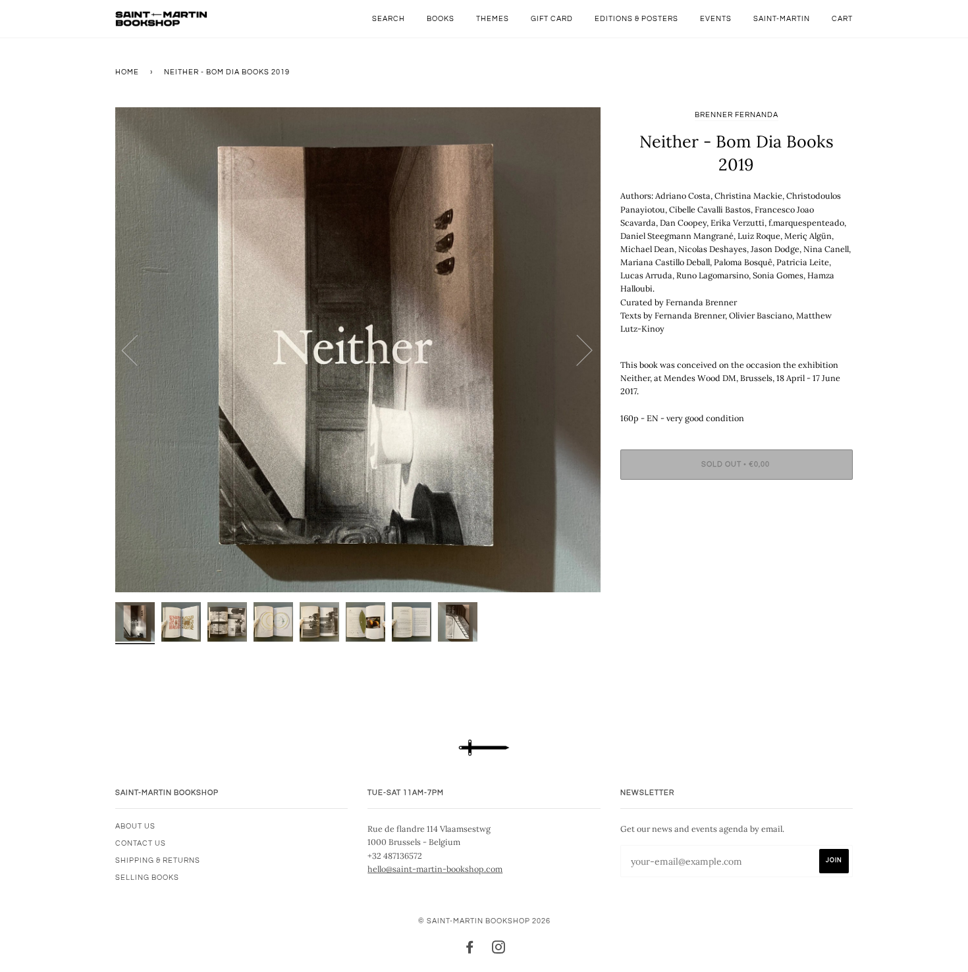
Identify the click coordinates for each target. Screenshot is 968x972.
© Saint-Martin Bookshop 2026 (484, 921)
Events (716, 18)
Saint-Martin (781, 18)
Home (127, 72)
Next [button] (576, 349)
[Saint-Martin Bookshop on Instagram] (499, 950)
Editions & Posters (636, 18)
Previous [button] (137, 349)
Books (440, 18)
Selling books (147, 877)
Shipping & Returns (157, 860)
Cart (842, 18)
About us (135, 826)
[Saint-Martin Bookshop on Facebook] (470, 950)
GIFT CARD (552, 18)
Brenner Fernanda (736, 114)
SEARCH (388, 18)
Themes (492, 18)
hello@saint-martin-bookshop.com (434, 868)
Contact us (140, 843)
